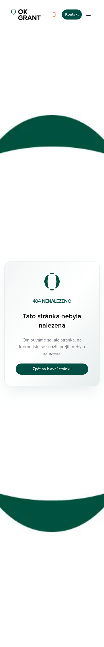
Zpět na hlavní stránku (52, 369)
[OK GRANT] (26, 14)
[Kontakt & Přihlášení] (89, 14)
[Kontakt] (54, 14)
